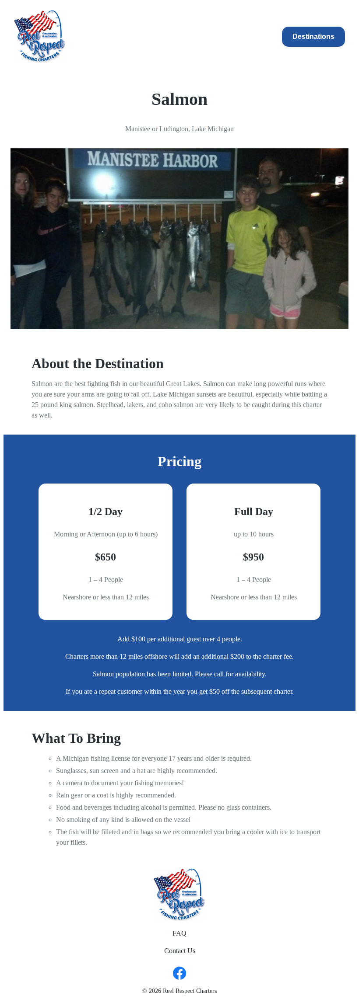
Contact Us (179, 950)
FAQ (179, 933)
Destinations (313, 36)
